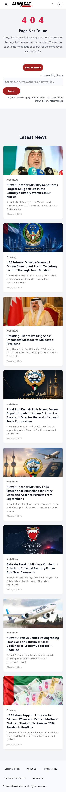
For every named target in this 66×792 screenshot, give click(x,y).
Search (11, 90)
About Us (31, 768)
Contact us (37, 778)
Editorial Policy (12, 768)
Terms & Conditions (14, 778)
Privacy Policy (50, 768)
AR (60, 4)
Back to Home (33, 67)
